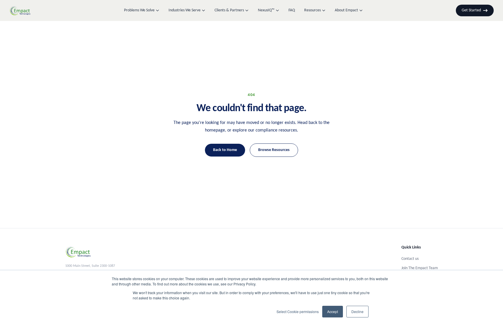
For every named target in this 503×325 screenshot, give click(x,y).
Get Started (471, 10)
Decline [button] (357, 311)
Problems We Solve (139, 10)
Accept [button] (332, 311)
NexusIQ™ (266, 10)
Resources (312, 10)
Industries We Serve (185, 10)
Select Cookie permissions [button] (298, 311)
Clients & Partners (229, 10)
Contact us (410, 259)
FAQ (291, 10)
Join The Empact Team (419, 268)
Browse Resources (274, 150)
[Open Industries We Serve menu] (203, 10)
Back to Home (225, 150)
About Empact (346, 10)
